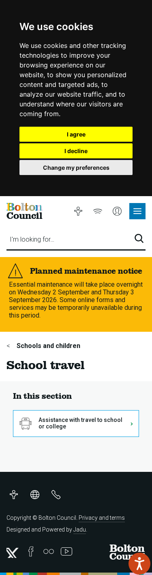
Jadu (79, 529)
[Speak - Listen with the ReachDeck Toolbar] (139, 564)
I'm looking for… (32, 239)
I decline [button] (76, 150)
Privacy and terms (102, 517)
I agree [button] (76, 134)
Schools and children (47, 346)
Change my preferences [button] (76, 167)
